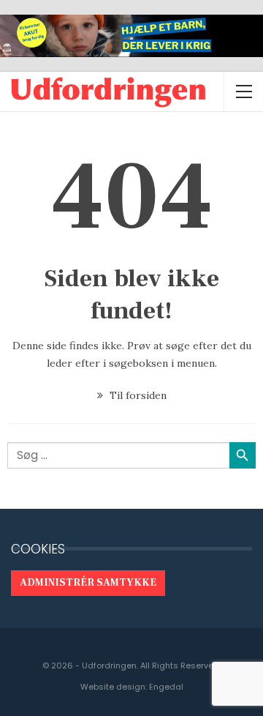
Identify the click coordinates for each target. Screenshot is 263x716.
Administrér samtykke (88, 582)
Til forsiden (137, 395)
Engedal (166, 687)
